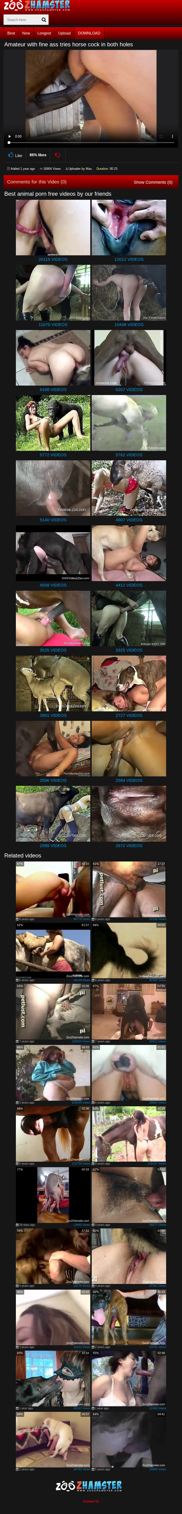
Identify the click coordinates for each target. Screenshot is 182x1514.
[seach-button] (44, 19)
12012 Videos (129, 259)
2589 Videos (53, 845)
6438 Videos (53, 389)
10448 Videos (129, 324)
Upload (64, 33)
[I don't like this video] (58, 155)
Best (11, 33)
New (26, 33)
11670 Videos (53, 324)
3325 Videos (129, 650)
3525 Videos (53, 650)
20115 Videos (53, 259)
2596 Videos (53, 780)
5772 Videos (53, 454)
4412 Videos (129, 585)
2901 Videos (53, 715)
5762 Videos (129, 454)
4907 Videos (129, 520)
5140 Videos (53, 520)
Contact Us (91, 1501)
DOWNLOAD (89, 33)
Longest (44, 33)
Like (18, 156)
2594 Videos (129, 780)
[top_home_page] (39, 5)
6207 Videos (129, 389)
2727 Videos (129, 715)
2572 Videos (129, 845)
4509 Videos (53, 585)
